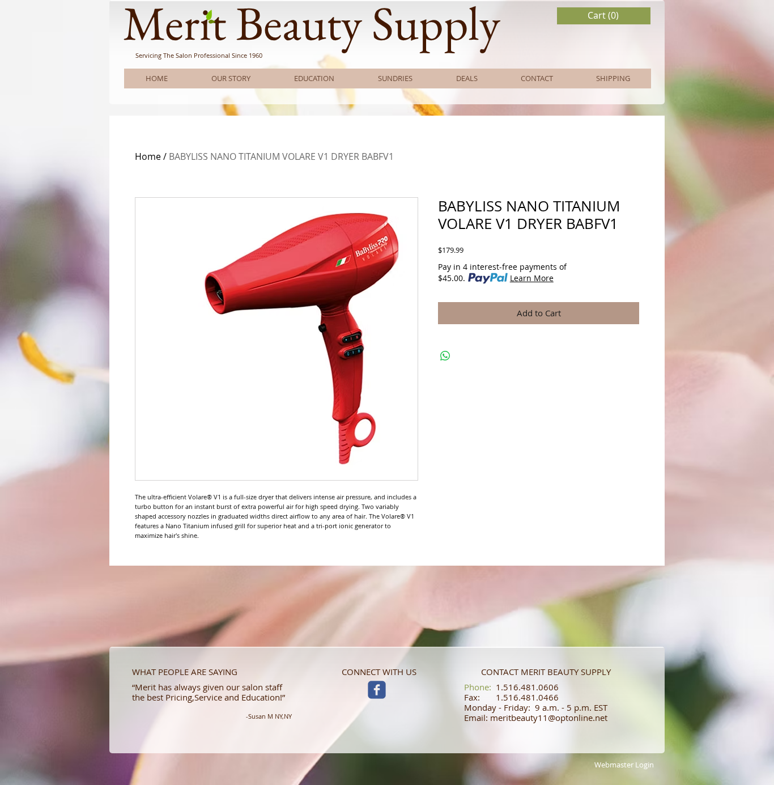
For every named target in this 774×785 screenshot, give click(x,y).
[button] (604, 15)
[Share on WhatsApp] (445, 356)
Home (148, 156)
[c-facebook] (377, 690)
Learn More (532, 278)
